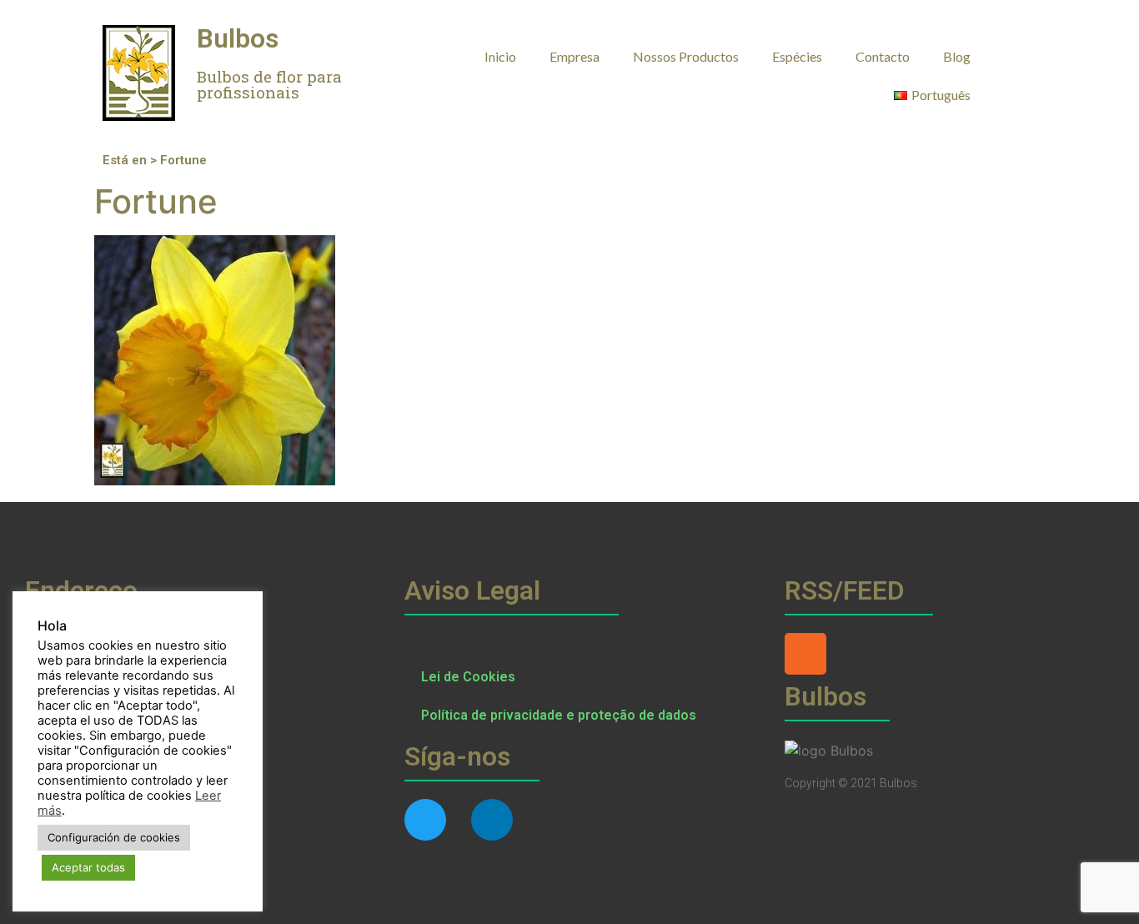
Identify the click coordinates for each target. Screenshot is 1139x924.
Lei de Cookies (468, 677)
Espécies (797, 56)
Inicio (500, 56)
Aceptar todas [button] (88, 867)
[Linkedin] (492, 820)
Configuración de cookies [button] (114, 837)
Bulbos (237, 38)
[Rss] (805, 654)
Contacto (883, 56)
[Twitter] (425, 820)
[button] (1020, 55)
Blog (957, 56)
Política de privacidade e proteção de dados (558, 715)
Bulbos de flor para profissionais (269, 84)
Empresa (574, 56)
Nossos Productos (686, 56)
